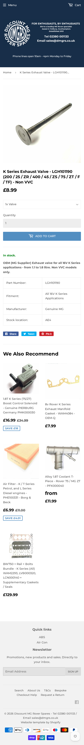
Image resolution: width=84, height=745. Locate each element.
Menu (12, 5)
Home (7, 72)
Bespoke (60, 690)
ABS (42, 637)
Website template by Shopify (40, 722)
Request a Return (52, 694)
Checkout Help (27, 694)
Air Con (42, 642)
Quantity (9, 215)
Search (19, 690)
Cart (77, 5)
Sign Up (73, 671)
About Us (34, 690)
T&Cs (47, 690)
